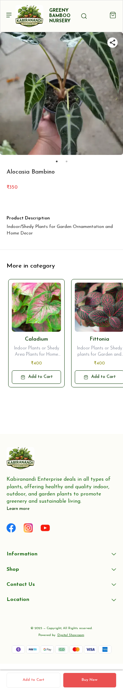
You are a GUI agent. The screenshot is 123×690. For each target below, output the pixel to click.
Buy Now (89, 680)
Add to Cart (33, 680)
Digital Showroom (70, 635)
